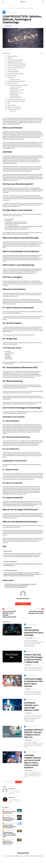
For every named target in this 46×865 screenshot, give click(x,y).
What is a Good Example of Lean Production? (16, 65)
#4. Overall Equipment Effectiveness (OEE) (16, 81)
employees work (16, 311)
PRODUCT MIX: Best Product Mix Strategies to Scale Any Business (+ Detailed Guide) (33, 658)
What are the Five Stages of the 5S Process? (16, 99)
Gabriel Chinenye (29, 770)
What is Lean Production (12, 56)
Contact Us (10, 856)
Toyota (5, 214)
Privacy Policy (27, 856)
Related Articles (13, 110)
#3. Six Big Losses (11, 77)
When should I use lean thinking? (14, 109)
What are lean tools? (11, 105)
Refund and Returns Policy (18, 856)
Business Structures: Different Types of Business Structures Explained (9, 819)
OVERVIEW (9, 58)
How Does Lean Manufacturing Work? (15, 60)
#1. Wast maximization (14, 88)
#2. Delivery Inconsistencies (15, 95)
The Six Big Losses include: (15, 79)
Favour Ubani (28, 689)
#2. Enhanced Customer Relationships (17, 89)
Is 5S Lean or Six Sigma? (12, 69)
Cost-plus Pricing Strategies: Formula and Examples (15, 587)
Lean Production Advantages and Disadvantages (17, 85)
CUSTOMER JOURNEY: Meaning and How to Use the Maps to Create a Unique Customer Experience (32, 761)
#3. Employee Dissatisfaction (15, 97)
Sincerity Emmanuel (29, 637)
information (40, 531)
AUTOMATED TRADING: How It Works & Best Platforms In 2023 (31, 706)
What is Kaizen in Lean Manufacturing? (15, 67)
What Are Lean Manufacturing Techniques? (16, 101)
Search (18, 781)
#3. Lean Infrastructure (14, 91)
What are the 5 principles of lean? (14, 107)
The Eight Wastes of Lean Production (15, 61)
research (20, 541)
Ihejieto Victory (28, 664)
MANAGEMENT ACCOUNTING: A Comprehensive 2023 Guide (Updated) (20, 584)
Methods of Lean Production (13, 71)
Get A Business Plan (38, 856)
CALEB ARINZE (28, 740)
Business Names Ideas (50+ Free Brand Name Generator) (16, 585)
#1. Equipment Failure (14, 94)
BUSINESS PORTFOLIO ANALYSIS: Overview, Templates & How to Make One (33, 733)
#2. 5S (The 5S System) (12, 75)
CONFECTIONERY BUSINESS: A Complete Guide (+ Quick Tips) (8, 843)
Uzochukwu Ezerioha (8, 25)
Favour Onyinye (28, 713)
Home (4, 8)
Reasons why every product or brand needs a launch (9, 812)
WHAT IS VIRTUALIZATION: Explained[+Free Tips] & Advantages (33, 631)
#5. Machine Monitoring (12, 83)
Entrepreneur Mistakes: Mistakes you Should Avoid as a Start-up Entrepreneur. (9, 826)
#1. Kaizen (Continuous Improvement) (15, 73)
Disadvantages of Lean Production (16, 92)
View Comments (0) (22, 603)
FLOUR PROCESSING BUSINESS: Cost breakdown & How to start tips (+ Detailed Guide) (9, 834)
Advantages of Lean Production (16, 86)
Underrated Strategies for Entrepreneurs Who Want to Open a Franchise (33, 682)
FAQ (8, 103)
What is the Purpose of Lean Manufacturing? (16, 63)
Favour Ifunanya (11, 788)
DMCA (32, 856)
